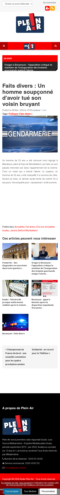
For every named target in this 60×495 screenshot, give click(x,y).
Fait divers (30, 226)
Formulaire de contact (15, 467)
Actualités (20, 226)
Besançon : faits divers (13, 333)
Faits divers (25, 113)
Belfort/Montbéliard (27, 229)
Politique (13, 113)
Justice (13, 229)
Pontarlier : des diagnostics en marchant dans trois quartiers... (14, 265)
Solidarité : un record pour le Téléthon (43, 351)
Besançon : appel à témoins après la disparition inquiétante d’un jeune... (43, 303)
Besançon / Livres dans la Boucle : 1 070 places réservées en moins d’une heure (26, 66)
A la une (40, 226)
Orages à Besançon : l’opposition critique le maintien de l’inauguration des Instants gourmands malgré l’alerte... (44, 267)
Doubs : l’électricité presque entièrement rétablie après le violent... (14, 301)
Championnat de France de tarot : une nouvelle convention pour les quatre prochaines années (15, 356)
